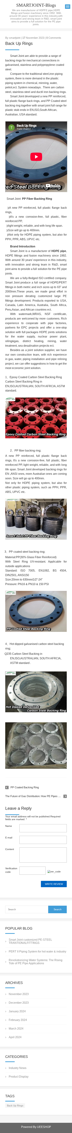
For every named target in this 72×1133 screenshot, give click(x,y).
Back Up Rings (15, 1105)
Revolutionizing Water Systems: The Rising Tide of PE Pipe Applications (35, 962)
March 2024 (16, 1028)
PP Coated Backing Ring (24, 787)
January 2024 (17, 1011)
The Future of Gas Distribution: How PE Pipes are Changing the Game (36, 796)
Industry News (17, 1067)
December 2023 (19, 1002)
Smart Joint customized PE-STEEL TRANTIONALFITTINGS (30, 941)
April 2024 (15, 1037)
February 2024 (18, 1019)
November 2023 (19, 994)
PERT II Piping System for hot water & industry (37, 951)
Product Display (18, 1076)
